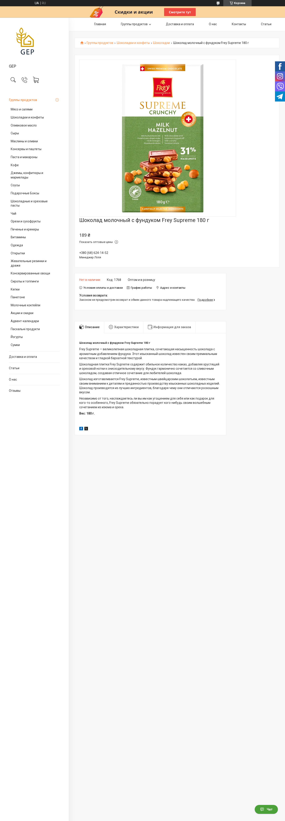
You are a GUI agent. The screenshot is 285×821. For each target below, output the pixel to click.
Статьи (14, 368)
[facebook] (81, 429)
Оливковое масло (24, 125)
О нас (13, 379)
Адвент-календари (25, 321)
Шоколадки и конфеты (27, 117)
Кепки (15, 289)
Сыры (15, 133)
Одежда (17, 245)
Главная (100, 24)
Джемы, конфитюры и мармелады (27, 175)
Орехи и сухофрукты (26, 221)
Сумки (15, 345)
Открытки (18, 253)
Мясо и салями (22, 109)
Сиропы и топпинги (25, 281)
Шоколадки (161, 43)
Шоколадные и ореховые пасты (29, 203)
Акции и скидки (22, 313)
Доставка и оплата (23, 357)
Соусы (15, 185)
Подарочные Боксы (25, 193)
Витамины (18, 237)
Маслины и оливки (24, 141)
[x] (86, 429)
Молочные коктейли (25, 305)
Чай (13, 213)
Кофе (15, 165)
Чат (270, 809)
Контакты (239, 24)
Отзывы (14, 390)
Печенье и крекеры (25, 229)
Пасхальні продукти (25, 329)
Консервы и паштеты (26, 149)
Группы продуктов (23, 100)
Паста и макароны (24, 157)
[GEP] (34, 41)
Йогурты (17, 337)
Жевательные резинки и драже (29, 263)
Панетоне (18, 297)
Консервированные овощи (30, 273)
